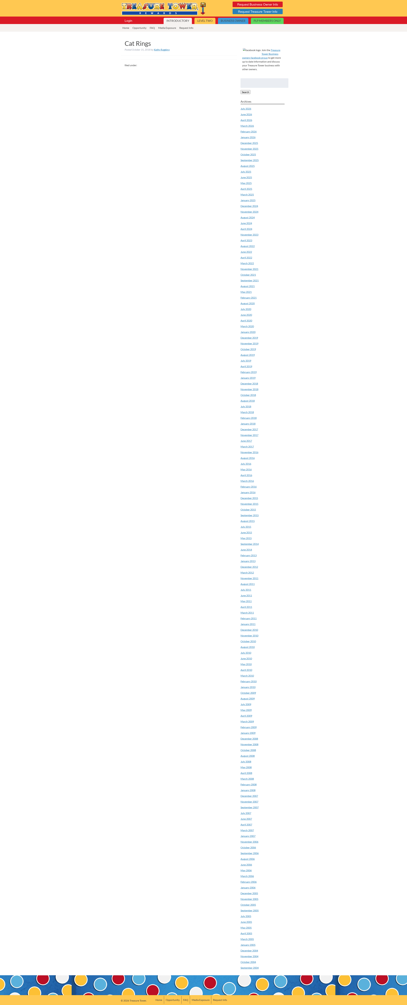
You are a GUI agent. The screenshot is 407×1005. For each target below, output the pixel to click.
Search (245, 92)
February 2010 (249, 681)
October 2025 (248, 154)
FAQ (152, 27)
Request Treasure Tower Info (257, 11)
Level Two (205, 20)
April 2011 (246, 606)
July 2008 (246, 761)
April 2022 (246, 257)
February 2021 (249, 297)
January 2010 (248, 687)
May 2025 (246, 183)
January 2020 (248, 331)
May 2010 (246, 664)
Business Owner (233, 20)
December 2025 (249, 142)
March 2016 (247, 480)
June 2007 (246, 818)
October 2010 (248, 641)
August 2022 (248, 246)
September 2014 (250, 543)
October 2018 (248, 394)
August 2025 (248, 165)
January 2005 (248, 944)
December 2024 (249, 205)
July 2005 (246, 916)
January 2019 (248, 377)
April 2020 (246, 320)
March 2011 (247, 612)
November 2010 (249, 635)
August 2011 (248, 583)
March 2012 (247, 572)
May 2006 (246, 870)
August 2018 (248, 400)
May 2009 (246, 709)
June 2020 (246, 314)
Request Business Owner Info (257, 4)
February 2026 (249, 131)
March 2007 (247, 830)
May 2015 (246, 538)
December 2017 (249, 429)
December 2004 (249, 950)
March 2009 (247, 721)
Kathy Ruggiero (162, 49)
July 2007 (246, 813)
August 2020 (248, 303)
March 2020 (247, 326)
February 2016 (249, 486)
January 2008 (248, 790)
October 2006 (248, 847)
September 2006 (250, 853)
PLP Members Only (267, 20)
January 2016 (248, 492)
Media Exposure (167, 27)
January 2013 (248, 561)
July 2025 (246, 171)
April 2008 (246, 772)
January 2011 (248, 624)
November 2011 (249, 578)
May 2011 (246, 601)
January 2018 (248, 423)
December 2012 (249, 566)
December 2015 (249, 498)
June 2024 (246, 223)
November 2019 (249, 343)
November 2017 (249, 435)
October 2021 (248, 274)
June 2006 (246, 864)
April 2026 (246, 120)
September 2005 (250, 910)
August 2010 (248, 646)
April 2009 (246, 715)
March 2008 (247, 778)
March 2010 (247, 675)
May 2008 (246, 767)
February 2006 (249, 881)
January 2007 (248, 835)
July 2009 (246, 704)
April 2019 (246, 366)
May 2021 (246, 291)
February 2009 (249, 727)
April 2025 (246, 188)
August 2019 (248, 354)
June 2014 (246, 549)
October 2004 (248, 961)
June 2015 (246, 532)
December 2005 (249, 893)
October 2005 (248, 904)
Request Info (186, 27)
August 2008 (248, 755)
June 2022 (246, 251)
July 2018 (246, 406)
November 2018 (249, 389)
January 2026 (248, 137)
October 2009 (248, 692)
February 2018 (249, 417)
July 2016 (246, 463)
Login (128, 20)
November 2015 (249, 503)
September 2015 (250, 515)
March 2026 (247, 125)
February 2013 (249, 555)
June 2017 (246, 440)
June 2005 (246, 921)
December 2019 (249, 337)
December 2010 (249, 629)
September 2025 (250, 160)
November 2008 (249, 744)
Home (125, 27)
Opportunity (139, 27)
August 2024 (248, 217)
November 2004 (249, 956)
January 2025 (248, 200)
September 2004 (250, 967)
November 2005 (249, 898)
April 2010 (246, 669)
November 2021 (249, 268)
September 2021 (250, 280)
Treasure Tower (164, 8)
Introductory (177, 20)
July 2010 (246, 652)
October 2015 (248, 509)
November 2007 (249, 801)
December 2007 (249, 795)
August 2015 (248, 520)
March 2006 (247, 876)
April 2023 (246, 240)
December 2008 (249, 738)
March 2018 (247, 412)
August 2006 (248, 858)
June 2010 (246, 658)
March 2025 (247, 194)
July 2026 (246, 108)
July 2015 (246, 526)
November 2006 (249, 841)
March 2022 (247, 263)
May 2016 (246, 469)
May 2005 (246, 927)
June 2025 (246, 177)
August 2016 (248, 457)
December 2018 (249, 383)
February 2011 (249, 618)
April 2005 (246, 933)
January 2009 (248, 732)
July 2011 (246, 589)
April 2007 (246, 824)
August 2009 (248, 698)
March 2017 (247, 446)
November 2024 (249, 211)
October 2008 (248, 750)
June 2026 (246, 114)
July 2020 (246, 309)
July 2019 (246, 360)
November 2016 (249, 452)
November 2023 (249, 234)
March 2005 (247, 939)
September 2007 (250, 807)
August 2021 (248, 286)
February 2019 (249, 372)
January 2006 (248, 887)
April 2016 (246, 475)
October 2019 (248, 349)
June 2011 (246, 595)
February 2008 (249, 784)
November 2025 (249, 148)
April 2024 (246, 228)
